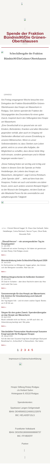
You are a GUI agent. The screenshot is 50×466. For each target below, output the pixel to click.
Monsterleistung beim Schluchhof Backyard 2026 (24, 260)
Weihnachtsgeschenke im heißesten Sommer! (22, 277)
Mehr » (3, 255)
